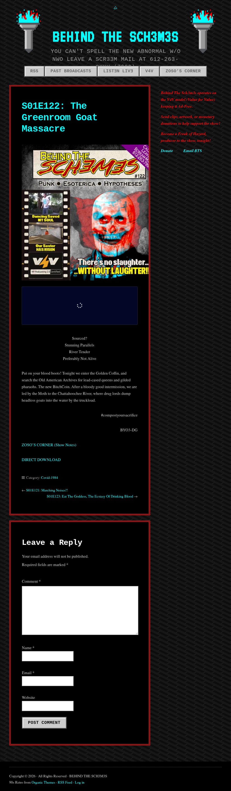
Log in (79, 782)
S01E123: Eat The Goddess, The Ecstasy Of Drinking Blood (90, 496)
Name (28, 647)
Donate (167, 150)
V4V (149, 71)
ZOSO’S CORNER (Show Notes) (49, 444)
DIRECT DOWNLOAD (41, 459)
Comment (31, 581)
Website (28, 697)
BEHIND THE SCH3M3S (115, 36)
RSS (34, 71)
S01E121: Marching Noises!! (47, 490)
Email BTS (192, 150)
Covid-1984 (49, 477)
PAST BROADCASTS (71, 71)
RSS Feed (65, 782)
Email (28, 672)
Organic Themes (43, 782)
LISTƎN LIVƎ (118, 71)
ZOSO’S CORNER (183, 71)
